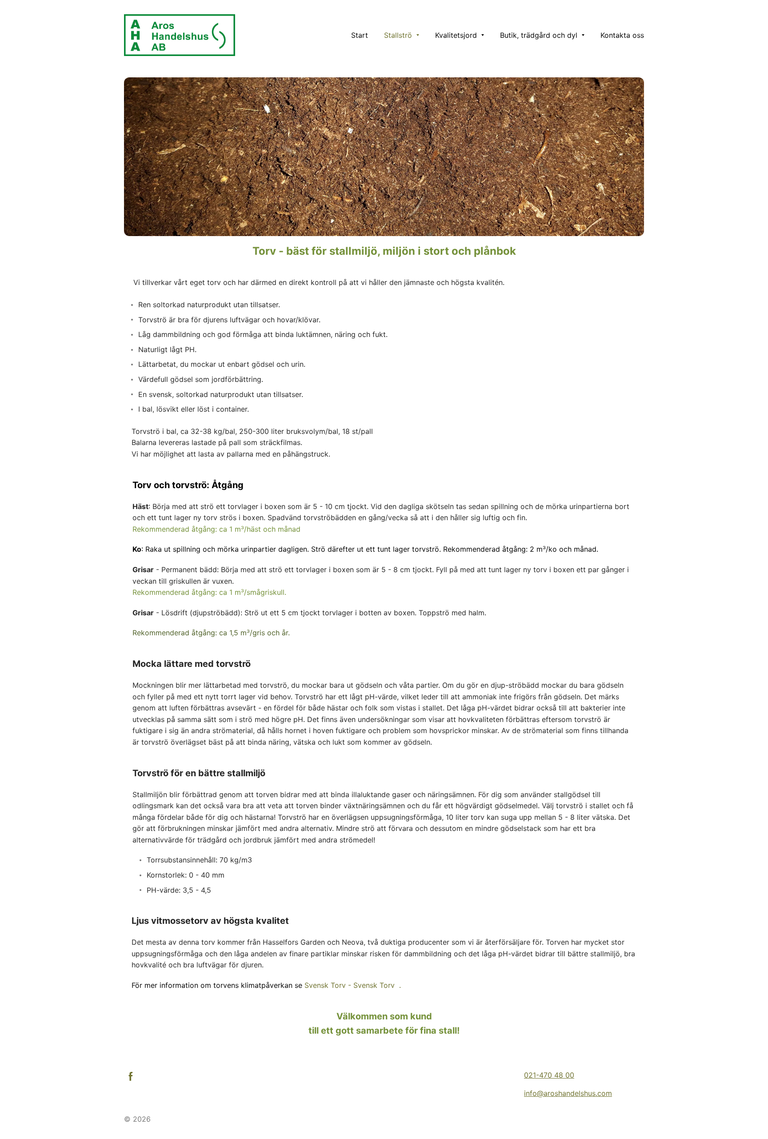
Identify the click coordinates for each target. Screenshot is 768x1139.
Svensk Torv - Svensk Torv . (352, 985)
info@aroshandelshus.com (568, 1093)
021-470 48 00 (549, 1075)
